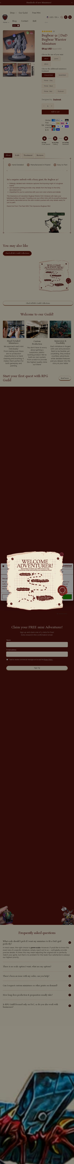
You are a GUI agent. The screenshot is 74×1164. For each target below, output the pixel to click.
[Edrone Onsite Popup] (37, 582)
